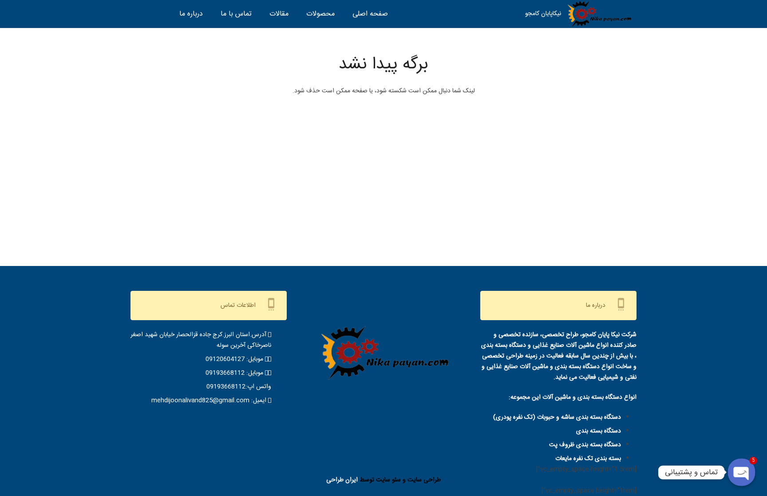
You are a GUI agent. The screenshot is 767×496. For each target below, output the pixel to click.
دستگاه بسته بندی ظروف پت (585, 445)
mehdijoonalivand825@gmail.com (200, 400)
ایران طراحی (342, 480)
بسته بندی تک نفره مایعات (588, 458)
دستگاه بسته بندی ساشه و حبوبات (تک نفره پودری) (557, 417)
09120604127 (225, 359)
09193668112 (225, 373)
